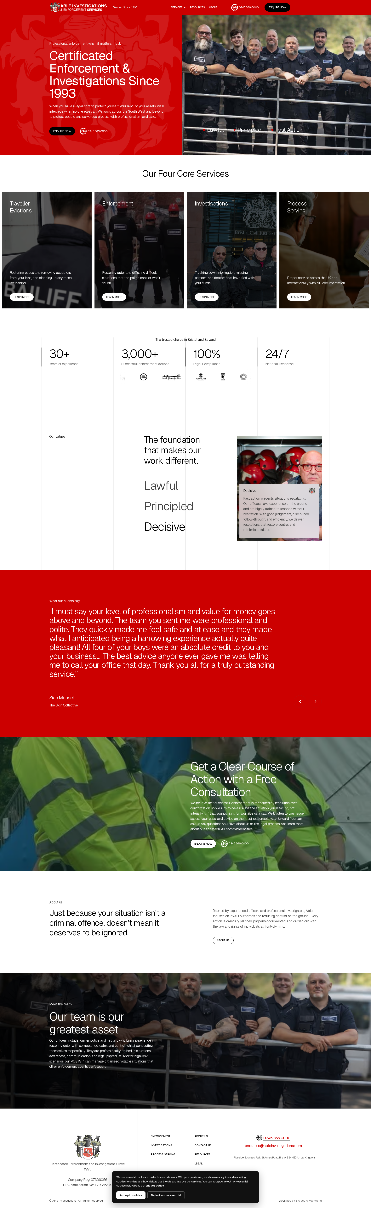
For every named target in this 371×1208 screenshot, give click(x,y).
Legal (199, 1163)
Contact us (203, 1145)
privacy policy (155, 1185)
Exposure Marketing (309, 1200)
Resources (197, 7)
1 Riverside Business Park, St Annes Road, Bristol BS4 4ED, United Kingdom (273, 1157)
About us (223, 940)
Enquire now (277, 7)
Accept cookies (131, 1195)
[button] (178, 7)
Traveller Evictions (20, 207)
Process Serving (296, 207)
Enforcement (117, 203)
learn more (22, 297)
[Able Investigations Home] (78, 7)
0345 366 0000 (276, 1138)
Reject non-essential (166, 1195)
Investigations (211, 203)
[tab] (168, 485)
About (213, 7)
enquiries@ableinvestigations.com (273, 1145)
